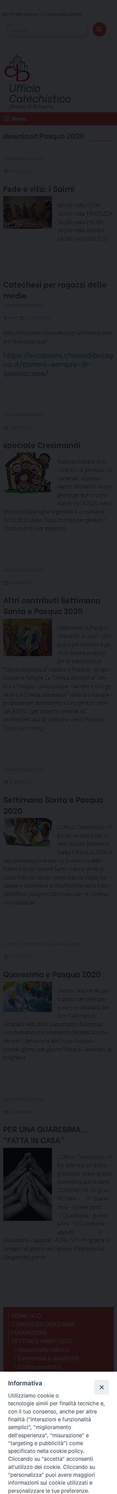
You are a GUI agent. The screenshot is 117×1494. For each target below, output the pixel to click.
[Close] (101, 1387)
